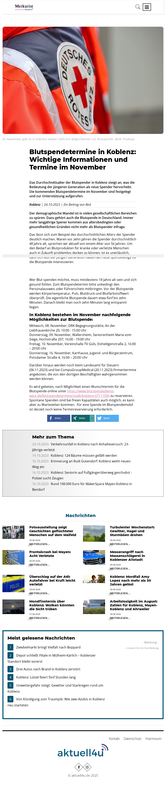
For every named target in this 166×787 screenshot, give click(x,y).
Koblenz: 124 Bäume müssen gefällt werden (84, 455)
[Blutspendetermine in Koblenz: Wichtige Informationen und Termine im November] (83, 80)
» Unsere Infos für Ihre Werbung (142, 647)
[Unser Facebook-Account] (78, 767)
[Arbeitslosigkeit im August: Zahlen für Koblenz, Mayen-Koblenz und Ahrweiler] (94, 606)
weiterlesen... (39, 544)
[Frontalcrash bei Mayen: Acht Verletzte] (13, 557)
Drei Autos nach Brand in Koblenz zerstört (48, 669)
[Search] (138, 8)
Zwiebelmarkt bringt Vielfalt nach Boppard (48, 647)
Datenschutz (132, 738)
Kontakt (114, 738)
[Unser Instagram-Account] (87, 767)
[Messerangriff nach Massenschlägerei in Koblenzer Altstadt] (94, 557)
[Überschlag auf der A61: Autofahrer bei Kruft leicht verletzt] (13, 583)
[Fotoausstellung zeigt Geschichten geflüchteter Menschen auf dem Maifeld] (13, 532)
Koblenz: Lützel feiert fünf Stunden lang (46, 677)
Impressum (153, 738)
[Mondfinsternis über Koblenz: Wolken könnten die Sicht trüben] (13, 606)
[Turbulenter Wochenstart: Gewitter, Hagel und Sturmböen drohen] (94, 533)
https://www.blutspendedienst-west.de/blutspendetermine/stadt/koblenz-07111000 (72, 393)
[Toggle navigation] (147, 7)
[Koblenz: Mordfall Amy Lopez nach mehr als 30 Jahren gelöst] (94, 578)
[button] (58, 418)
